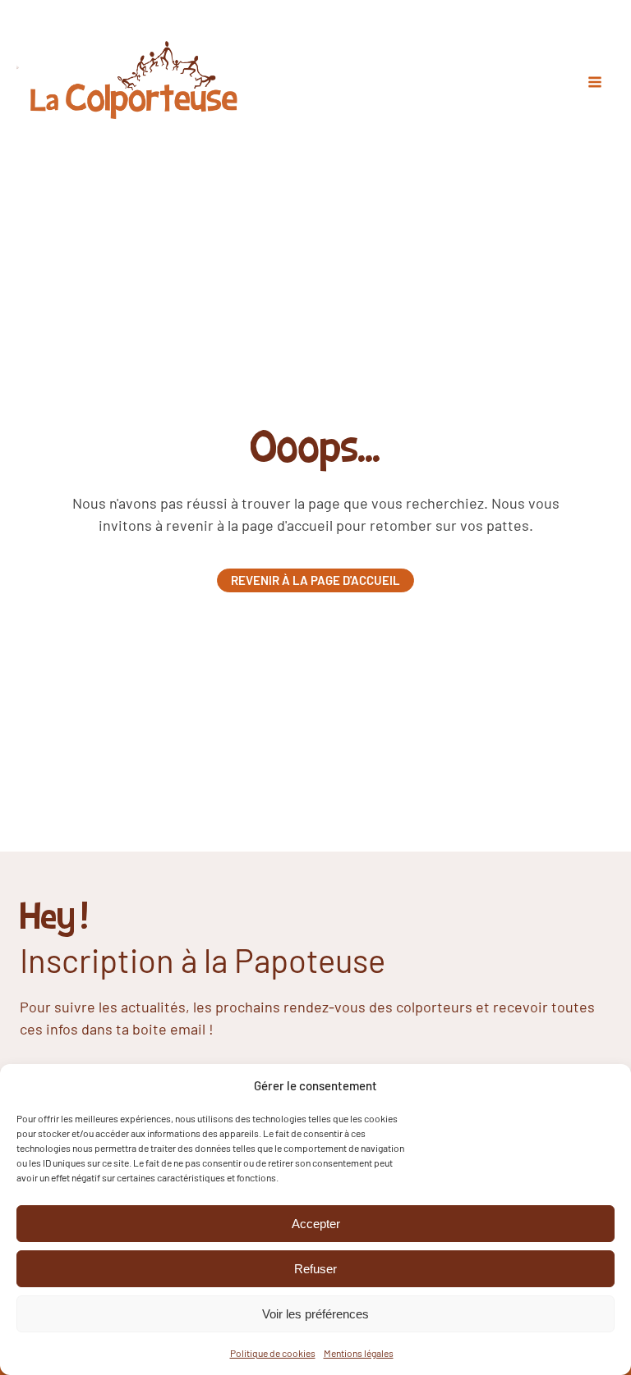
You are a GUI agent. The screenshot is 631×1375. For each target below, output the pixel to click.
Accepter (316, 1224)
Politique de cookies (273, 1353)
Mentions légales (359, 1353)
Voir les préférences (315, 1314)
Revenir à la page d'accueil (315, 580)
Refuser (315, 1269)
